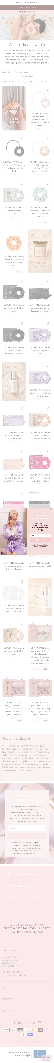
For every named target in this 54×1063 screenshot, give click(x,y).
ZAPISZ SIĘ (40, 539)
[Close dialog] (51, 510)
